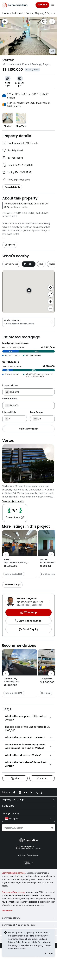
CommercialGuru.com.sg (13, 873)
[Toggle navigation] (53, 5)
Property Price (10, 385)
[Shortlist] (44, 21)
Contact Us (8, 806)
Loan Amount (9, 398)
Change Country (10, 813)
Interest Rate (9, 412)
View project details (13, 501)
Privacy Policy (14, 942)
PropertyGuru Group (13, 799)
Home (5, 13)
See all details (12, 187)
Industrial (17, 13)
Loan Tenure (36, 412)
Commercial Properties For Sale (19, 924)
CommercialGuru (11, 917)
